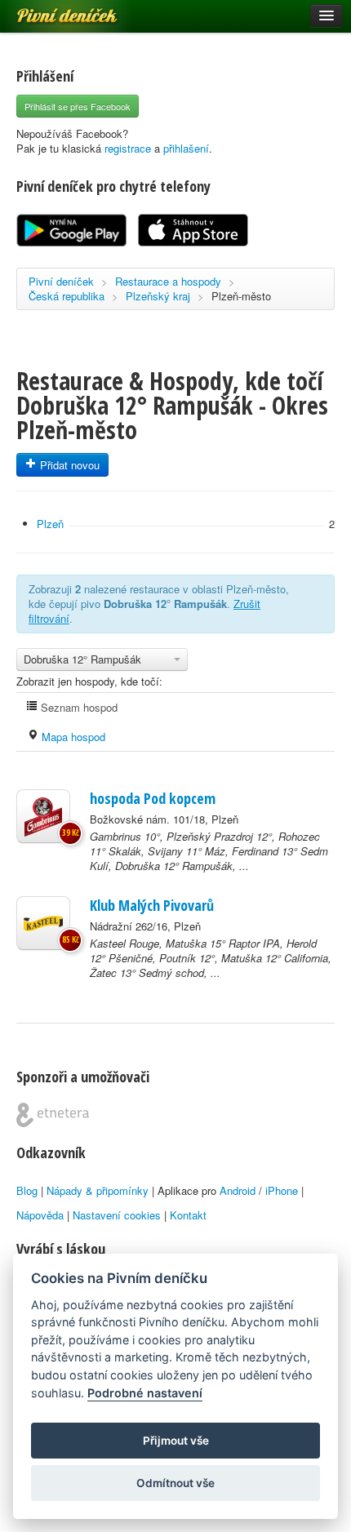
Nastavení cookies (117, 1215)
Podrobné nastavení (144, 1393)
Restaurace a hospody (168, 281)
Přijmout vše (176, 1440)
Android (237, 1190)
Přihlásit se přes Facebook (77, 106)
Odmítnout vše (175, 1483)
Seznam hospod (78, 707)
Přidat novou (68, 465)
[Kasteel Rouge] (43, 923)
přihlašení (186, 148)
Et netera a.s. (52, 1115)
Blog (27, 1190)
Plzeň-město (241, 296)
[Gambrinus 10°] (43, 816)
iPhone (281, 1190)
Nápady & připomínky (98, 1190)
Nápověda (40, 1215)
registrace (127, 148)
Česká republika (66, 296)
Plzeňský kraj (158, 296)
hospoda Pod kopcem (152, 798)
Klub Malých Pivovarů (152, 905)
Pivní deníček (49, 10)
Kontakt (188, 1215)
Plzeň (50, 523)
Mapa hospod (71, 736)
